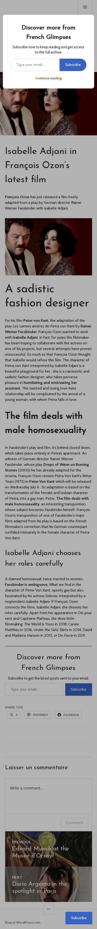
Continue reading (48, 78)
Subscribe (73, 64)
